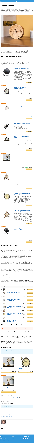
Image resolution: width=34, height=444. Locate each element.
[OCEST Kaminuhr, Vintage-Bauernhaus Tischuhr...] (6, 139)
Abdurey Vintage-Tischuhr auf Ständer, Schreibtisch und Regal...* (21, 105)
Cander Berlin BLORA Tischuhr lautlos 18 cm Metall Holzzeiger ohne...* (22, 124)
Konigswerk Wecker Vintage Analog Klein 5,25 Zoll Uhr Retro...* (22, 194)
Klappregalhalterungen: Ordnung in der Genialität (8, 416)
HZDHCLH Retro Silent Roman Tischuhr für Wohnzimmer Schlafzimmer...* (22, 211)
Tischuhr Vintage (5, 428)
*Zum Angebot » (30, 82)
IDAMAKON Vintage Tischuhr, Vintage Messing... (8, 368)
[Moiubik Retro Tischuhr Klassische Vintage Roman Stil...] (6, 176)
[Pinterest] (27, 438)
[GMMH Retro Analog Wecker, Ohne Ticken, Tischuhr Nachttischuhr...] (6, 91)
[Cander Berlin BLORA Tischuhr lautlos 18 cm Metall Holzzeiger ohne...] (6, 126)
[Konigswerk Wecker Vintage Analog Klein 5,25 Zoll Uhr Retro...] (6, 196)
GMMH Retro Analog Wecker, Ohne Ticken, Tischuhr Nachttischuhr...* (22, 88)
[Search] (33, 1)
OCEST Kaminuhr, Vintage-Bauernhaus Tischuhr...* (21, 137)
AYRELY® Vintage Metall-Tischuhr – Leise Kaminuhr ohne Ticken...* (21, 69)
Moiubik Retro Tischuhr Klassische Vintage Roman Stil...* (22, 174)
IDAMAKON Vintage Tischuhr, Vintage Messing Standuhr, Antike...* (22, 155)
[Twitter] (25, 438)
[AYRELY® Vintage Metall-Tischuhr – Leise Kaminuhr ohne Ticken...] (6, 72)
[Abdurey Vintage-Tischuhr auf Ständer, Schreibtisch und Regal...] (6, 107)
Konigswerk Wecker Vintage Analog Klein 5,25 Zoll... (24, 368)
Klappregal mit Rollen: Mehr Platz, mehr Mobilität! (8, 417)
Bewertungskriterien (16, 397)
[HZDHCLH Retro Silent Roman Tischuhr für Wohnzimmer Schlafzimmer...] (6, 214)
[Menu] (1, 1)
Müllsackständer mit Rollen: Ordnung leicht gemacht (8, 414)
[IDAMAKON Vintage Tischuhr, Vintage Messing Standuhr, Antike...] (6, 157)
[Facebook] (24, 438)
